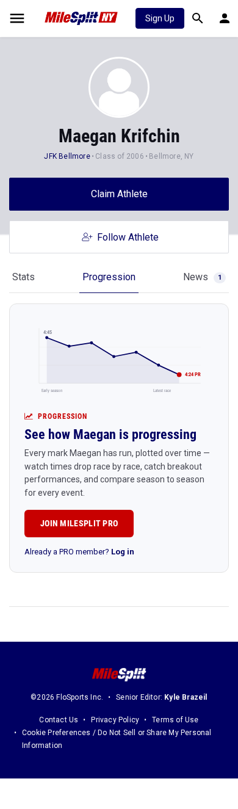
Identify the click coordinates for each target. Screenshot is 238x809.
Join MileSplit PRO (79, 523)
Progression (108, 277)
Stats (23, 277)
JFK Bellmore (67, 156)
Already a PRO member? (79, 551)
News (202, 277)
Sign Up (160, 18)
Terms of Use (175, 720)
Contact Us (58, 720)
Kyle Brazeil (185, 697)
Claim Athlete (119, 194)
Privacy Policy (115, 720)
